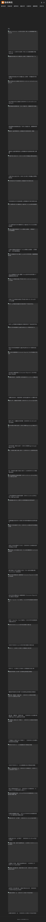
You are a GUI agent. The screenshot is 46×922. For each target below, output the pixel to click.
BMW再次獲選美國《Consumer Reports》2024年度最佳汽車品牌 (22, 373)
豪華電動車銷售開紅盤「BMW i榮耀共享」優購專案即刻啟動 (23, 127)
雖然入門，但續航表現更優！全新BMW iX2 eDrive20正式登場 (22, 421)
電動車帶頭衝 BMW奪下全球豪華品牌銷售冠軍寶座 (22, 692)
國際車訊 (16, 6)
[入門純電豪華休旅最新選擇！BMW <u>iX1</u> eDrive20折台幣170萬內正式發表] (23, 484)
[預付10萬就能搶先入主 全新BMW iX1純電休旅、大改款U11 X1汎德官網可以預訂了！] (23, 777)
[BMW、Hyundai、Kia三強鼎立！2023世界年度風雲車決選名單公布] (23, 609)
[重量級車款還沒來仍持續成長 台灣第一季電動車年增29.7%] (23, 65)
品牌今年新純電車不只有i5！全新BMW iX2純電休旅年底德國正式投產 (23, 546)
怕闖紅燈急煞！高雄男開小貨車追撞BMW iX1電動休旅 (23, 397)
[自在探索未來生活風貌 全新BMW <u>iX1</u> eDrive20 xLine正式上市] (23, 90)
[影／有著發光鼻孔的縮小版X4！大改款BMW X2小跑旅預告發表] (23, 460)
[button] (44, 2)
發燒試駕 (10, 6)
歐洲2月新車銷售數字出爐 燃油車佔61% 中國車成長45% (22, 348)
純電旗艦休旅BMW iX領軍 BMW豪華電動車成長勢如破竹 (23, 521)
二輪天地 (41, 6)
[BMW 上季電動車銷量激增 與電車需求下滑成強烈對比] (23, 313)
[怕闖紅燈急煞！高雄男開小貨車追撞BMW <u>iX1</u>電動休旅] (23, 386)
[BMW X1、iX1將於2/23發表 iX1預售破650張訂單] (23, 657)
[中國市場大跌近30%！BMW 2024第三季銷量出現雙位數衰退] (23, 165)
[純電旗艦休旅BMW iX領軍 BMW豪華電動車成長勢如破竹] (23, 509)
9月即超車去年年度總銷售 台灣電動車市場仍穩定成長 (23, 201)
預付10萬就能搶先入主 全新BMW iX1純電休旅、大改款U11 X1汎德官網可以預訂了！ (22, 789)
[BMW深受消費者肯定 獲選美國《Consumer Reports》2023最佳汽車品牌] (23, 584)
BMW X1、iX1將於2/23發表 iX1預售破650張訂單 (21, 668)
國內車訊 (3, 6)
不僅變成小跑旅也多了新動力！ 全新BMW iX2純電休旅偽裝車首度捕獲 (23, 741)
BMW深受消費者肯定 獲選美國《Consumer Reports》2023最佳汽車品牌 (23, 596)
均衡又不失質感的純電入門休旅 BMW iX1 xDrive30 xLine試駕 (22, 300)
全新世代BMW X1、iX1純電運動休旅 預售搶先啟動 (22, 765)
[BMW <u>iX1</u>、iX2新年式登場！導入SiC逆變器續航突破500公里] (23, 41)
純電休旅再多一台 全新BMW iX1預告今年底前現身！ (23, 913)
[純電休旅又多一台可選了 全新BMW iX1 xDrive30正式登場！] (23, 827)
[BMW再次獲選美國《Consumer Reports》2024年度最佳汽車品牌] (23, 361)
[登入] (42, 2)
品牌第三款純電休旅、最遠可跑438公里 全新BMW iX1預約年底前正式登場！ (22, 888)
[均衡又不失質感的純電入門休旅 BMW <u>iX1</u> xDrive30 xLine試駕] (23, 288)
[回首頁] (8, 2)
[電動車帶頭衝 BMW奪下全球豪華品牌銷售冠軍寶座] (23, 681)
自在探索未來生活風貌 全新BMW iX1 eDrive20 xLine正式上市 (23, 102)
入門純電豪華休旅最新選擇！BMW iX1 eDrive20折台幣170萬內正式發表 (22, 496)
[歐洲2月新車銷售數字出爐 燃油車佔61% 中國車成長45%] (23, 336)
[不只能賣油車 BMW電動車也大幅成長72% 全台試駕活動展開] (23, 213)
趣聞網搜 (35, 6)
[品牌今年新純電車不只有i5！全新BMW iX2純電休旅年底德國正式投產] (23, 534)
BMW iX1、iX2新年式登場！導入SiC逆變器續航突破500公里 (22, 52)
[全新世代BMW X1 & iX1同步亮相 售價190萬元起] (23, 634)
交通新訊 (29, 6)
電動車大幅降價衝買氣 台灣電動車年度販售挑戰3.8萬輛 (23, 152)
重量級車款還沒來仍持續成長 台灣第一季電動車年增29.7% (22, 77)
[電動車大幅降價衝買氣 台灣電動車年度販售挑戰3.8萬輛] (23, 140)
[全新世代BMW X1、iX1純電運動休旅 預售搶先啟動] (23, 754)
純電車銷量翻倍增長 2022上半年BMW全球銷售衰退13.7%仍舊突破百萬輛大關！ (23, 814)
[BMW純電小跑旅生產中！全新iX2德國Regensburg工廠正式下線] (23, 435)
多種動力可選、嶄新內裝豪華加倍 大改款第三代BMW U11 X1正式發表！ (22, 864)
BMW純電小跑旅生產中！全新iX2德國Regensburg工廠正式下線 (23, 446)
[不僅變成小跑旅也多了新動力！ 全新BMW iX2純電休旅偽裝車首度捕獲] (23, 729)
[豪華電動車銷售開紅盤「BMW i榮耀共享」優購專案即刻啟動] (23, 115)
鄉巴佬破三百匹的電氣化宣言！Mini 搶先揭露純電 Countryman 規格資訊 (22, 571)
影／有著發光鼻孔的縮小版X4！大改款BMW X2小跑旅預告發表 (23, 471)
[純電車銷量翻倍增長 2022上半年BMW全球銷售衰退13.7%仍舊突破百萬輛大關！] (23, 802)
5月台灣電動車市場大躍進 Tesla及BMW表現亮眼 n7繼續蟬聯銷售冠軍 (22, 275)
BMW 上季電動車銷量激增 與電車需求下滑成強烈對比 (23, 324)
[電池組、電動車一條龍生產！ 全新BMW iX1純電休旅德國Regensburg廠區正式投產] (23, 704)
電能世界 (22, 6)
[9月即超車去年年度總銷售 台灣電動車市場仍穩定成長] (23, 190)
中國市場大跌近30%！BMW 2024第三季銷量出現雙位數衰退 (23, 177)
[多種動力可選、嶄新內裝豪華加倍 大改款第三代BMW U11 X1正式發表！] (23, 852)
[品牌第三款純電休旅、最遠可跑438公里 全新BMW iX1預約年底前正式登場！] (23, 877)
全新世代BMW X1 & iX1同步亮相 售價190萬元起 (21, 645)
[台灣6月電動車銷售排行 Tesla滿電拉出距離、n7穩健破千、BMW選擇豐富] (23, 238)
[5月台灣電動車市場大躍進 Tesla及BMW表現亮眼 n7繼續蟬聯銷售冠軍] (23, 263)
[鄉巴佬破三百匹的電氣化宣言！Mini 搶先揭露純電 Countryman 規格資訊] (23, 559)
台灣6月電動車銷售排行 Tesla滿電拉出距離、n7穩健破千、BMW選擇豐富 (23, 250)
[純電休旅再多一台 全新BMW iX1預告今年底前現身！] (23, 902)
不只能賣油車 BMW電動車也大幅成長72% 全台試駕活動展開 (23, 225)
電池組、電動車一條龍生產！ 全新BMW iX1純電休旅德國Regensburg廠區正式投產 (23, 716)
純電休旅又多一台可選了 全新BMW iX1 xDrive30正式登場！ (22, 839)
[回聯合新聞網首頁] (2, 2)
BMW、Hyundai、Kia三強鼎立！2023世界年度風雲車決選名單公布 (23, 620)
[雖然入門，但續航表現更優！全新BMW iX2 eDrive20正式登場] (23, 410)
